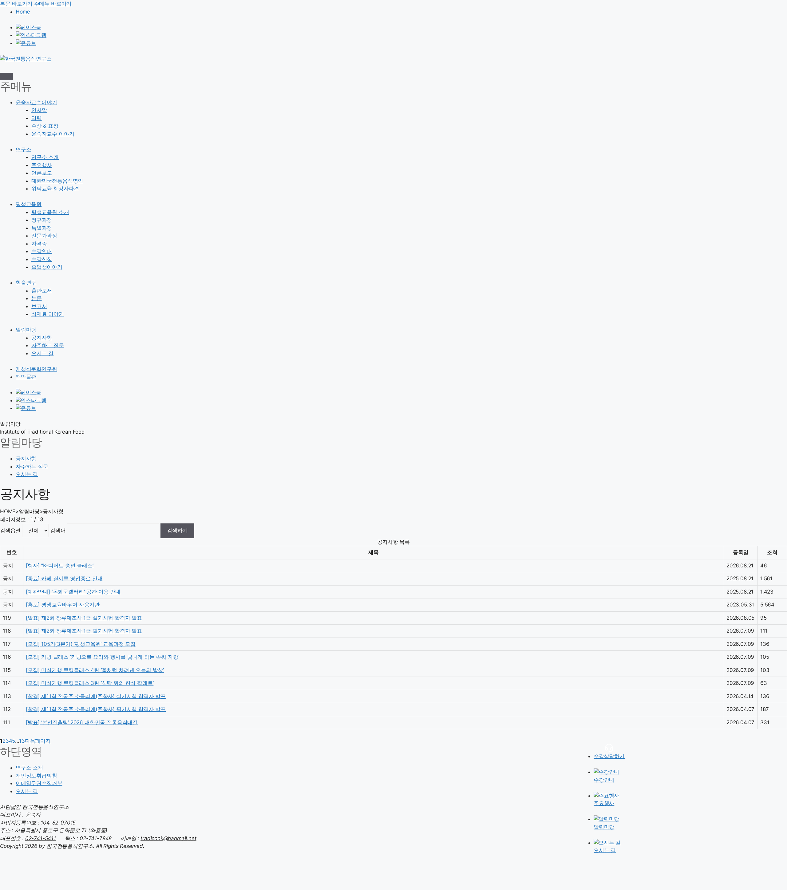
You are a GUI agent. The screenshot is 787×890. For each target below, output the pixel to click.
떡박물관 (26, 377)
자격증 (39, 243)
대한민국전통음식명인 (57, 181)
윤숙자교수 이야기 (52, 134)
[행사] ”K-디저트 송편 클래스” (60, 565)
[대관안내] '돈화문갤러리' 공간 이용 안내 (73, 592)
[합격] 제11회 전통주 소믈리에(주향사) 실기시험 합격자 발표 (96, 696)
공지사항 (41, 338)
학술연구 (26, 283)
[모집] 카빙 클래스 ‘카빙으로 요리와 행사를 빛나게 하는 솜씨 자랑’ (102, 657)
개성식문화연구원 (36, 369)
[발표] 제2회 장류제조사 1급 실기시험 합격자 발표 (84, 618)
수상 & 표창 (44, 126)
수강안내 (41, 251)
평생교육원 (29, 204)
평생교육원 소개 (50, 212)
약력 (36, 118)
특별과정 (41, 228)
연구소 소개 (45, 157)
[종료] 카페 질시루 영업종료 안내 (64, 578)
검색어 (58, 530)
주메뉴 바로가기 (53, 4)
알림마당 (26, 330)
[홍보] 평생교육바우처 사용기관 (63, 605)
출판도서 (41, 291)
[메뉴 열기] (6, 76)
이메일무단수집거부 (39, 783)
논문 (36, 298)
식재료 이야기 (47, 314)
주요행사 (41, 165)
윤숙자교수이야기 (36, 102)
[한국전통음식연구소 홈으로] (25, 59)
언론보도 (41, 173)
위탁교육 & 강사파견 (55, 188)
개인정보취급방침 (36, 776)
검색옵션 (10, 530)
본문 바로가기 (16, 4)
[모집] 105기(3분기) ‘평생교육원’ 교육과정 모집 (81, 644)
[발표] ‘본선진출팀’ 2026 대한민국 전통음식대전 (82, 722)
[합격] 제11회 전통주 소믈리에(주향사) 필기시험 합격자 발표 (96, 709)
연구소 (23, 149)
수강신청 (41, 259)
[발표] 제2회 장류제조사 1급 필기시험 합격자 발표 (84, 631)
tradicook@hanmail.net (168, 838)
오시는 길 (42, 353)
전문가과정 (44, 235)
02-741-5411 (40, 838)
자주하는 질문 (47, 345)
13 (22, 741)
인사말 (39, 110)
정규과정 (41, 220)
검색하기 (177, 530)
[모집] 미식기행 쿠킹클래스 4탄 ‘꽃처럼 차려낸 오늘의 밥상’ (95, 670)
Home (23, 12)
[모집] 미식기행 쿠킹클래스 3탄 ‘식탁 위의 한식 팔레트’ (89, 683)
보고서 (39, 306)
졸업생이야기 (46, 267)
